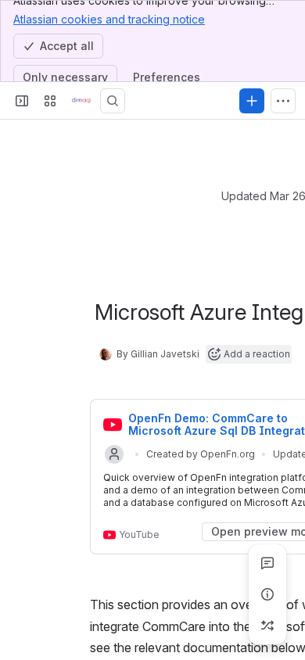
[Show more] (283, 100)
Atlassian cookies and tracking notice (109, 19)
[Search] (112, 100)
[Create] (251, 100)
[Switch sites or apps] (50, 100)
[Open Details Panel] (267, 594)
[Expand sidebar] (21, 100)
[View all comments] (267, 563)
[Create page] (267, 625)
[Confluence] (81, 100)
